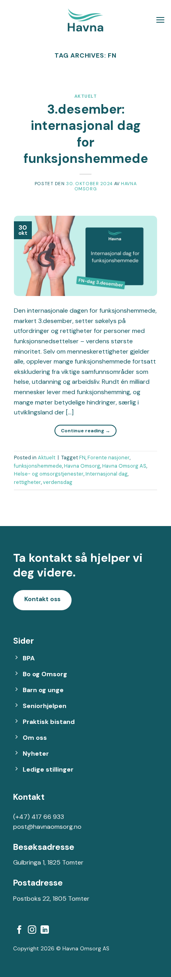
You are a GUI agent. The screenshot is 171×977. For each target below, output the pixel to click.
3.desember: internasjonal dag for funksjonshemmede (85, 134)
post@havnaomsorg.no (47, 826)
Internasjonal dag (107, 473)
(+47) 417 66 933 (38, 817)
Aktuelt (85, 96)
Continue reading (85, 431)
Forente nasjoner (108, 457)
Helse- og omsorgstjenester (49, 473)
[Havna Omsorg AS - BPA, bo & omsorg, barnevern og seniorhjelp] (85, 20)
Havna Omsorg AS (124, 465)
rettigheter (27, 482)
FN (82, 457)
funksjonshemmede (38, 465)
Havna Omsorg (82, 465)
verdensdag (57, 482)
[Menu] (160, 19)
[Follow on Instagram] (32, 930)
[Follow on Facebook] (19, 930)
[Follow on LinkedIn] (45, 930)
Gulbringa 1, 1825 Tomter (48, 862)
